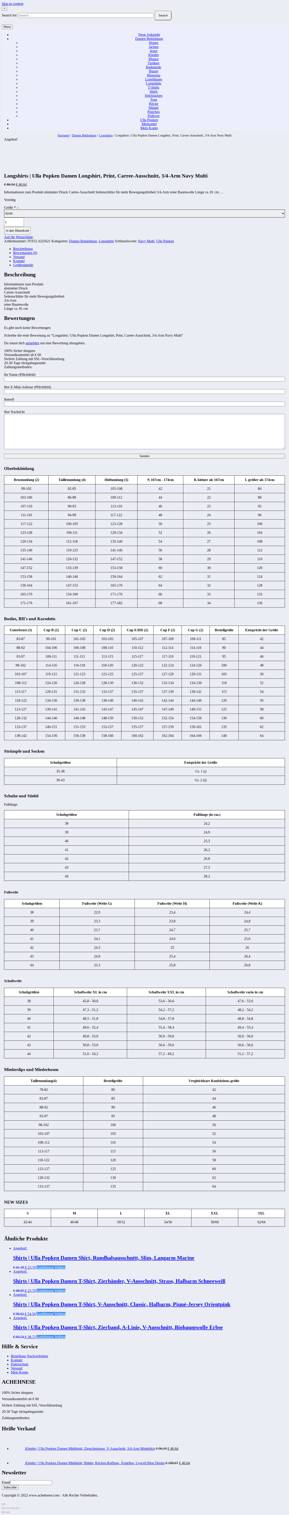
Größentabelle (23, 265)
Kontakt (19, 261)
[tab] (149, 249)
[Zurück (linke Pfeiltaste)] (3, 1512)
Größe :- (11, 207)
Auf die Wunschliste (18, 237)
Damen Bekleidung (149, 39)
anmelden (32, 343)
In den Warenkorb (17, 230)
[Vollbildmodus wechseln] (12, 1508)
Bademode (153, 67)
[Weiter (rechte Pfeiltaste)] (8, 1512)
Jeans (153, 51)
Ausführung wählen (50, 1267)
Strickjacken (153, 95)
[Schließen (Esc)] (3, 1508)
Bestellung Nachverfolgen (29, 1356)
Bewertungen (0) (25, 253)
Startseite (63, 135)
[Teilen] (8, 1508)
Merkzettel (149, 124)
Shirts (153, 91)
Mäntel (153, 108)
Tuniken (153, 63)
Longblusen (153, 79)
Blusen (153, 59)
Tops (153, 100)
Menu (7, 26)
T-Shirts (153, 87)
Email (6, 1482)
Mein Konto (149, 128)
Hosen (153, 43)
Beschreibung (23, 249)
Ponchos (153, 112)
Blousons (153, 75)
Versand (19, 257)
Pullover (154, 116)
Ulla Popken (149, 120)
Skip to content (12, 4)
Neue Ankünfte (149, 35)
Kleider (153, 55)
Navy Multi (146, 241)
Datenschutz (19, 1364)
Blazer (153, 71)
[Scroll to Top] (3, 1504)
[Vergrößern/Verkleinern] (17, 1508)
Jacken (153, 47)
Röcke (153, 104)
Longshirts (153, 83)
